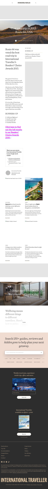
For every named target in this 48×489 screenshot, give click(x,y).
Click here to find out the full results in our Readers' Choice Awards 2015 (32, 56)
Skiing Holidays (21, 362)
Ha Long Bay (27, 358)
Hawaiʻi (16, 358)
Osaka (42, 358)
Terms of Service (33, 484)
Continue (24, 322)
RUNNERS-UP (29, 51)
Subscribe (24, 397)
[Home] (24, 2)
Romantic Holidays (12, 362)
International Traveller (16, 171)
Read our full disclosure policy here (20, 472)
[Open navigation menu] (12, 3)
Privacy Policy (39, 484)
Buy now (24, 434)
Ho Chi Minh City (35, 358)
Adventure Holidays (30, 362)
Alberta (4, 358)
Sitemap (28, 484)
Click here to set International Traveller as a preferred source (14, 159)
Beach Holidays (39, 362)
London (21, 358)
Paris (12, 358)
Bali (8, 358)
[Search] (36, 3)
